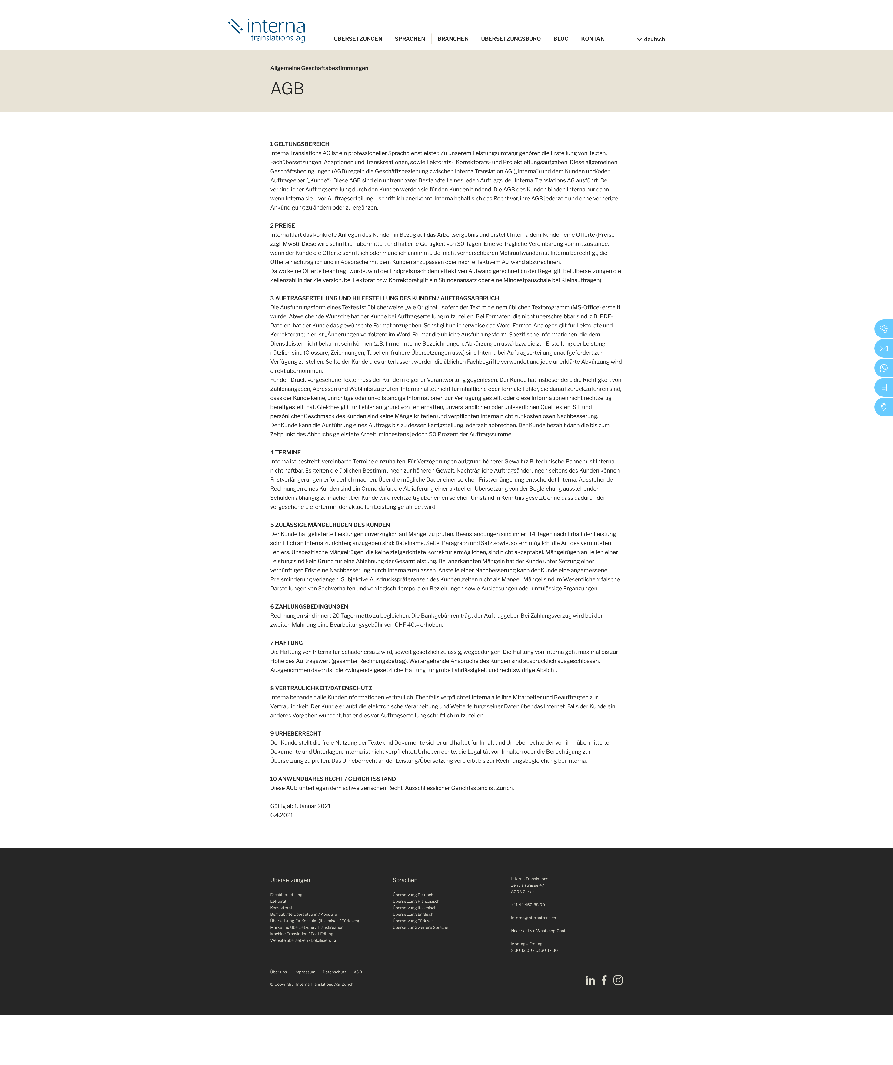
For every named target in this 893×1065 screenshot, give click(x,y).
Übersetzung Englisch (413, 914)
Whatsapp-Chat (551, 931)
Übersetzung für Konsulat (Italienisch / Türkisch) (314, 921)
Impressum (304, 972)
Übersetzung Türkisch (413, 921)
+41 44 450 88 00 (528, 904)
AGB (358, 972)
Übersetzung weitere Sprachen (422, 927)
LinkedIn (590, 980)
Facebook (604, 980)
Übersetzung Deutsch (413, 894)
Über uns (278, 972)
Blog (561, 39)
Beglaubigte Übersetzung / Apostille (303, 914)
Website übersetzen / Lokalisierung (303, 940)
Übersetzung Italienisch (415, 907)
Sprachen (410, 39)
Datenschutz (334, 972)
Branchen (453, 39)
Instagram (618, 980)
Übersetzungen (358, 39)
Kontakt (594, 39)
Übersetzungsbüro (511, 39)
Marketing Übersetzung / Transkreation (306, 927)
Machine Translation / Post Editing (301, 934)
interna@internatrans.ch (533, 917)
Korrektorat (281, 907)
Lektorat (278, 901)
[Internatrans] (266, 31)
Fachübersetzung (286, 894)
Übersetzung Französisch (416, 901)
